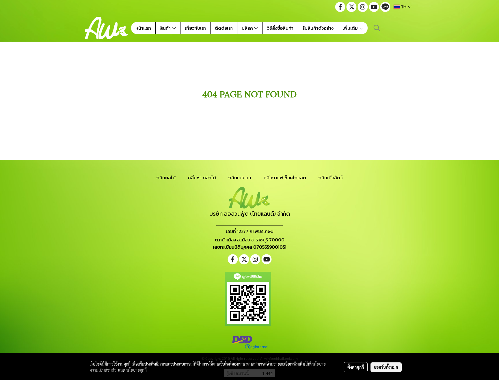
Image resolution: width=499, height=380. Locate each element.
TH (404, 7)
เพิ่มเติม (350, 28)
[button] (376, 28)
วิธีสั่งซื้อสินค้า (280, 28)
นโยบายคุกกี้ (136, 369)
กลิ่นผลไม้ (166, 177)
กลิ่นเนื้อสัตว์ (330, 177)
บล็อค (248, 28)
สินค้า (166, 28)
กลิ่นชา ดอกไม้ (202, 177)
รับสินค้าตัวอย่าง (318, 28)
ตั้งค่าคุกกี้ (355, 367)
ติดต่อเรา (224, 28)
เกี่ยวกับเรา (195, 28)
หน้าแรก (143, 28)
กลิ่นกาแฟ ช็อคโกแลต (285, 177)
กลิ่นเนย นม (239, 177)
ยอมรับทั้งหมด (386, 367)
